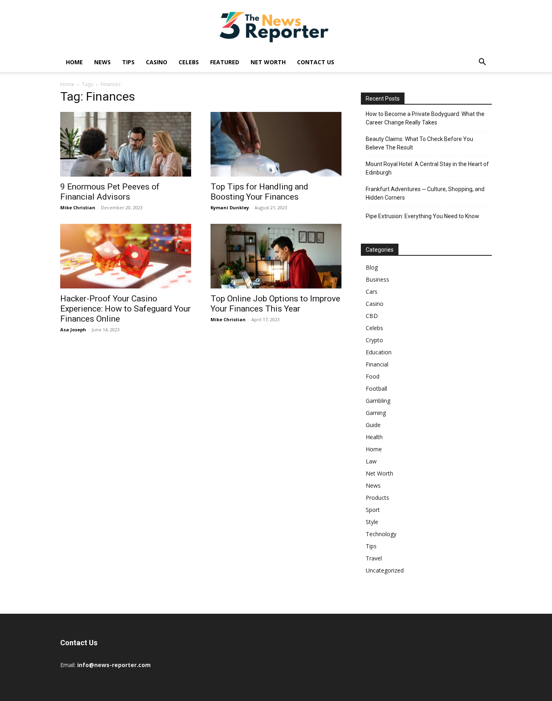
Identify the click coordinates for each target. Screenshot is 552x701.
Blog (372, 267)
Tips (128, 62)
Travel (374, 558)
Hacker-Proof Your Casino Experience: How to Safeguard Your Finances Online (125, 309)
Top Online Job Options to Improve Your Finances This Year (275, 304)
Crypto (374, 340)
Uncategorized (385, 570)
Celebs (189, 62)
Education (379, 352)
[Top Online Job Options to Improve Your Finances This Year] (276, 256)
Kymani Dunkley (230, 207)
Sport (373, 510)
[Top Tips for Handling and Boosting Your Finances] (276, 144)
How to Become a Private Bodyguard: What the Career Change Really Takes (425, 118)
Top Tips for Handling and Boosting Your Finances (259, 192)
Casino (156, 62)
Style (372, 522)
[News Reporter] (276, 27)
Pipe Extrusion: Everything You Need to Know (422, 216)
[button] (482, 63)
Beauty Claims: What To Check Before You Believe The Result (419, 143)
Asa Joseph (73, 329)
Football (376, 388)
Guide (373, 425)
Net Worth (268, 62)
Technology (381, 534)
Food (372, 376)
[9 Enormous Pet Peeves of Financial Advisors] (125, 144)
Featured (224, 62)
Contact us (315, 62)
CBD (372, 316)
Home (74, 62)
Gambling (378, 400)
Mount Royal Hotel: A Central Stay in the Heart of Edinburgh (427, 168)
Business (377, 279)
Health (374, 437)
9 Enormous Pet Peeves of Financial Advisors (110, 192)
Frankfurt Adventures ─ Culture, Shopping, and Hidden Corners (425, 193)
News (102, 62)
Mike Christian (77, 207)
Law (371, 461)
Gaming (376, 413)
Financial (377, 364)
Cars (371, 291)
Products (377, 497)
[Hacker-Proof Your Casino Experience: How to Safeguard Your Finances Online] (125, 256)
